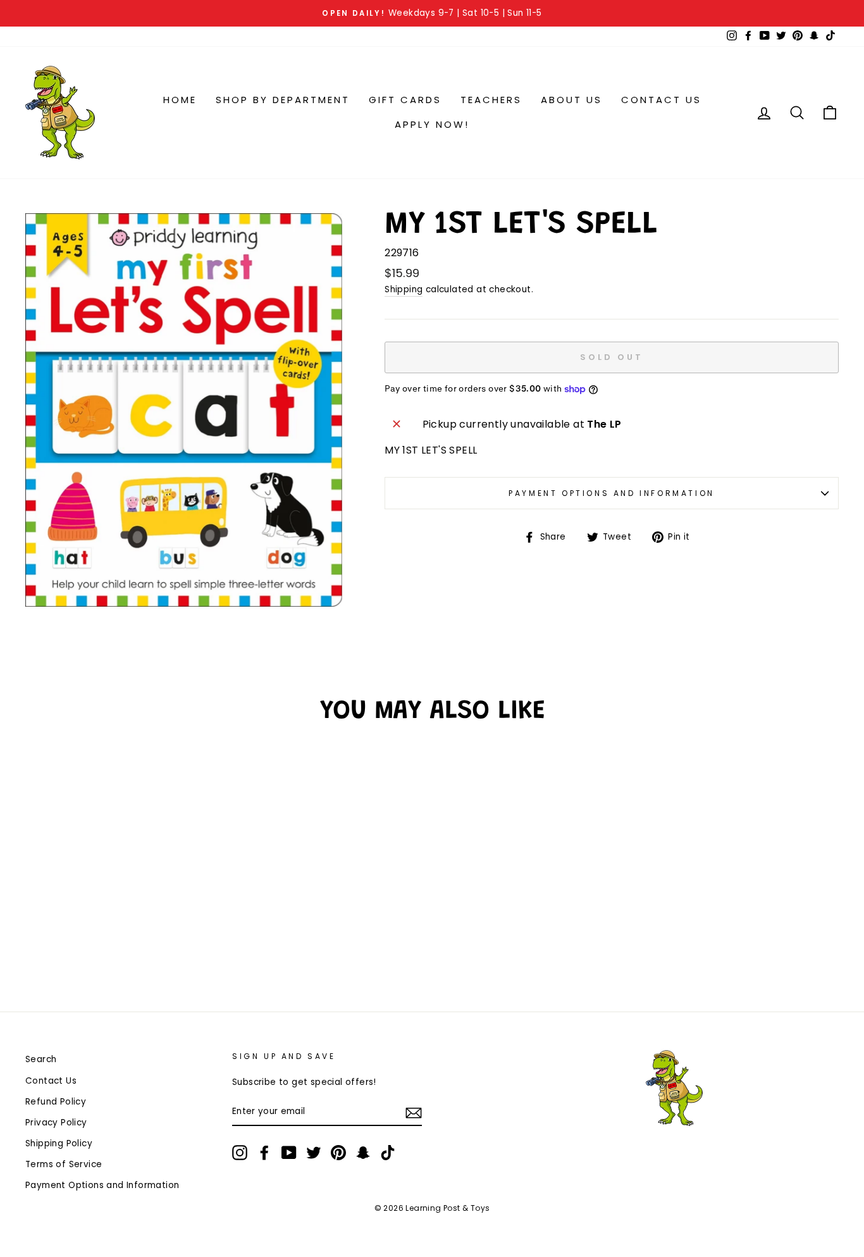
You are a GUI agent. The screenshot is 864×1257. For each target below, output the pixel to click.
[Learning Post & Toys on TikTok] (387, 1152)
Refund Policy (55, 1102)
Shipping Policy (58, 1143)
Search (40, 1059)
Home (180, 99)
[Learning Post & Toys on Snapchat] (363, 1152)
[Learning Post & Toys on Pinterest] (338, 1152)
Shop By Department (283, 99)
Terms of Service (63, 1164)
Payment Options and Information (612, 493)
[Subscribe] (413, 1112)
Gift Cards (405, 99)
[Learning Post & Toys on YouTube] (289, 1152)
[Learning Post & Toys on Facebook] (264, 1152)
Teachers (491, 99)
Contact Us (661, 99)
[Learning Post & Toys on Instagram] (239, 1152)
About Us (571, 99)
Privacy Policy (56, 1123)
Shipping (404, 289)
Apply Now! (432, 124)
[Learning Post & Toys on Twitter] (313, 1152)
